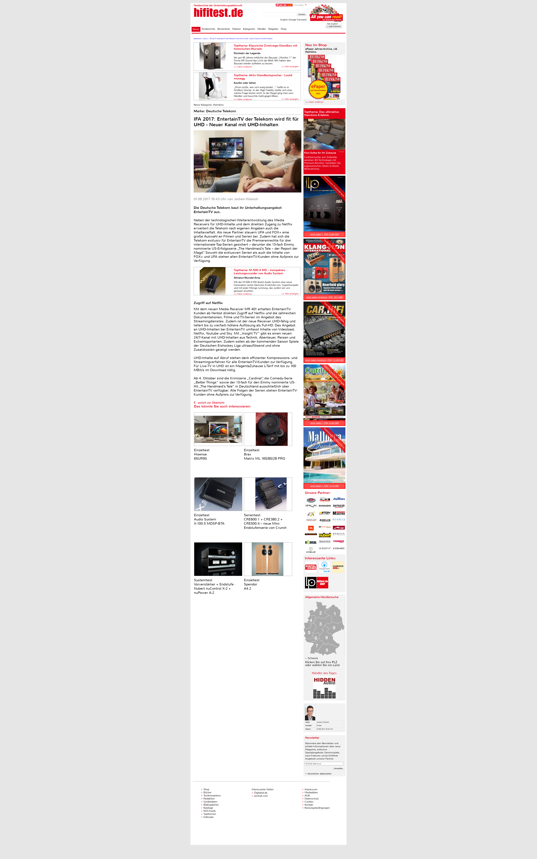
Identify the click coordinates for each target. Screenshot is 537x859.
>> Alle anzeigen (290, 66)
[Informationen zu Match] (325, 528)
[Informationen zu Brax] (311, 507)
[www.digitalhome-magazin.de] (311, 575)
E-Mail (319, 725)
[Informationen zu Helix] (325, 521)
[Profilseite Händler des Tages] (324, 697)
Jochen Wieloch (323, 722)
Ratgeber (273, 29)
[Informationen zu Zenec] (339, 550)
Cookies (309, 801)
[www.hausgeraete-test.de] (324, 575)
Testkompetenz (212, 795)
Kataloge (208, 808)
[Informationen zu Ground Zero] (311, 521)
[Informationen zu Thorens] (339, 543)
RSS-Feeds (209, 811)
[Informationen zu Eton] (325, 514)
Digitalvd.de (260, 792)
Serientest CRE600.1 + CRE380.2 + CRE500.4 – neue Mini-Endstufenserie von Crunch (265, 521)
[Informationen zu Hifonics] (339, 521)
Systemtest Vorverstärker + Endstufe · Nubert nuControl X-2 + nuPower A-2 (215, 586)
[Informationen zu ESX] (311, 514)
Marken (236, 29)
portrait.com (261, 795)
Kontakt (309, 804)
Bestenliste (223, 29)
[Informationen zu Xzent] (325, 550)
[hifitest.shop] (322, 590)
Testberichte (208, 29)
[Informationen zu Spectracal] (325, 543)
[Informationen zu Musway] (311, 535)
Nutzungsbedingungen (317, 808)
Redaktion (209, 798)
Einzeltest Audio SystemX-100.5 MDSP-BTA (209, 519)
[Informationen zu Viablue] (311, 550)
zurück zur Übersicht (211, 403)
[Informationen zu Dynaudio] (325, 507)
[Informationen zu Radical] (311, 543)
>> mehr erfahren (314, 102)
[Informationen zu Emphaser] (339, 507)
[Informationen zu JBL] (311, 528)
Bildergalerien (211, 804)
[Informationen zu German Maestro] (339, 514)
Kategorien (249, 29)
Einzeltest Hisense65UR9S (201, 454)
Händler (261, 29)
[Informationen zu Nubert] (325, 535)
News (196, 29)
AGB (307, 795)
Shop (283, 29)
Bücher (207, 792)
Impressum (311, 789)
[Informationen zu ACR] (311, 500)
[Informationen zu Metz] (339, 528)
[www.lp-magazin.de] (311, 590)
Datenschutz (312, 798)
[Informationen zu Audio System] (325, 500)
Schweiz (313, 658)
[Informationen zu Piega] (339, 535)
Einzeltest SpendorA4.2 (251, 584)
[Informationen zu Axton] (339, 500)
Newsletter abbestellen (320, 773)
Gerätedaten (210, 801)
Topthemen (209, 814)
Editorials (208, 817)
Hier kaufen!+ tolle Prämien (334, 25)
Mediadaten (311, 792)
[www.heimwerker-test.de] (338, 575)
